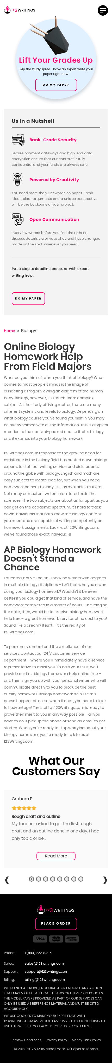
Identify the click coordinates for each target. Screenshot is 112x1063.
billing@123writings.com (45, 980)
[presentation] (7, 880)
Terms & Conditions (26, 1040)
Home (9, 331)
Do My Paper (56, 85)
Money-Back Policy (86, 1040)
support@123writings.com (46, 971)
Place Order (56, 923)
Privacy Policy (56, 1040)
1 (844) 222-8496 (38, 953)
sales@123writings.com (44, 963)
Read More (56, 856)
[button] (31, 879)
